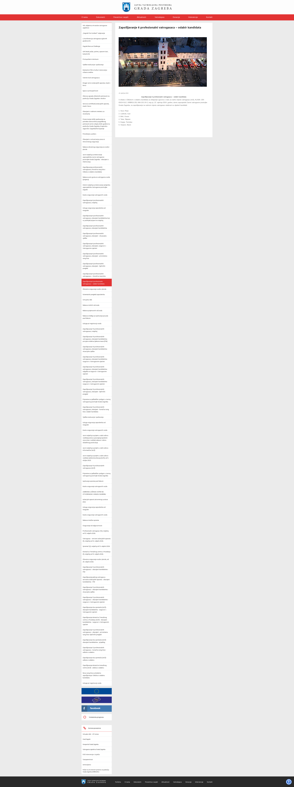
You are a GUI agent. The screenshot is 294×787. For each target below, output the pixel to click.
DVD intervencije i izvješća (91, 754)
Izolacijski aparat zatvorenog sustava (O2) (95, 500)
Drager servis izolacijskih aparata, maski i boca (96, 84)
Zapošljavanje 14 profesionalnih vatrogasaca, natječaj (93, 330)
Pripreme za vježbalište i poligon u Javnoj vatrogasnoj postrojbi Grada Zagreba (96, 400)
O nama (85, 17)
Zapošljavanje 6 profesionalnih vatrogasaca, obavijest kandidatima (95, 227)
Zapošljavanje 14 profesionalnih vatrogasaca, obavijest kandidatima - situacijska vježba (95, 349)
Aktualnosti (141, 17)
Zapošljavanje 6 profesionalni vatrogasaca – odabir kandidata (94, 282)
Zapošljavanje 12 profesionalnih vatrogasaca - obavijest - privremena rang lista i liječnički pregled (95, 632)
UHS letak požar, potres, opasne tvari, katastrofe (95, 52)
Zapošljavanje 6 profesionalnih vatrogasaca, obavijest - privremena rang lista (95, 256)
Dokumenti (100, 17)
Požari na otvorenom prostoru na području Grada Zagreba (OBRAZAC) (96, 771)
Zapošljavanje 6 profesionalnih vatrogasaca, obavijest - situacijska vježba (94, 236)
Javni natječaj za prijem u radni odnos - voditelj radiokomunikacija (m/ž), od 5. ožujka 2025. (96, 458)
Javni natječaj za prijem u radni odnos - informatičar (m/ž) (96, 449)
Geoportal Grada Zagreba (90, 744)
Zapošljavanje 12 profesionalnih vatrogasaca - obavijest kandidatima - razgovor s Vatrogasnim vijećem (95, 599)
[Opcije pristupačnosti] (289, 782)
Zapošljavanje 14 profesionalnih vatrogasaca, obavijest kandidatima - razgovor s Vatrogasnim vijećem (95, 359)
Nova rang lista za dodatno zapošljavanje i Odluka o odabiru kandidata (94, 675)
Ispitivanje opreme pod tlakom (93, 481)
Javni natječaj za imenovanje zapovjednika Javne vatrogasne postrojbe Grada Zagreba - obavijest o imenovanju (96, 158)
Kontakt (209, 17)
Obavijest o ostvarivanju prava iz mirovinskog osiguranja (94, 140)
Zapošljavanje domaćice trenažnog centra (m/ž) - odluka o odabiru (95, 666)
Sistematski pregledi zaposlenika (94, 294)
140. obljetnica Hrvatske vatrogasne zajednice (95, 26)
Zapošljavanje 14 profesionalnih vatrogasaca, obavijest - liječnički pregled (94, 391)
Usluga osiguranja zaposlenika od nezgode (94, 209)
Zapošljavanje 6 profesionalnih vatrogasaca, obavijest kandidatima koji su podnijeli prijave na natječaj (96, 218)
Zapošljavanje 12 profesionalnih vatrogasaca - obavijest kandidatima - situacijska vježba (95, 589)
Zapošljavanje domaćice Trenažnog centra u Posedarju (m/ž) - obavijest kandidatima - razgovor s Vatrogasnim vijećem (96, 621)
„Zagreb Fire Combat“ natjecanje (94, 33)
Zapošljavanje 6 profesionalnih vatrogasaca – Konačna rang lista (94, 275)
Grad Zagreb (86, 739)
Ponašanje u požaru (89, 134)
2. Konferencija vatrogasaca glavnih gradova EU (95, 39)
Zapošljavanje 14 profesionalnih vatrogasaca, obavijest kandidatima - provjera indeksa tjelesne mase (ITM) (95, 339)
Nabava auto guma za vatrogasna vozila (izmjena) (96, 178)
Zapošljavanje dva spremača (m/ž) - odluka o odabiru (95, 659)
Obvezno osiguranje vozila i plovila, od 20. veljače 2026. (96, 560)
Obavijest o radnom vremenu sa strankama (93, 112)
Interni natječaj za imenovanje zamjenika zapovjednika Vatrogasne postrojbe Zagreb (96, 187)
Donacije (176, 17)
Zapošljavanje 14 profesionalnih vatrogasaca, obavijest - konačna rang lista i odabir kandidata (96, 409)
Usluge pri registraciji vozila (92, 323)
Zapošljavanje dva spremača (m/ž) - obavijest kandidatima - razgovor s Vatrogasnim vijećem (95, 609)
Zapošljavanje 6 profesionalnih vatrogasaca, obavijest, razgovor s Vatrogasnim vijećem (94, 246)
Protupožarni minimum (90, 59)
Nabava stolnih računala (91, 305)
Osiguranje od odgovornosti (92, 525)
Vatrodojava (159, 17)
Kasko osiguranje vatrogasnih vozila (95, 195)
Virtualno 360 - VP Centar (91, 734)
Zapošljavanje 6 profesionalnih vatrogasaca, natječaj (93, 201)
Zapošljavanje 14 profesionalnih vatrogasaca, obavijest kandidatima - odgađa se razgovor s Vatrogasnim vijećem (95, 370)
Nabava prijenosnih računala (92, 310)
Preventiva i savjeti (120, 17)
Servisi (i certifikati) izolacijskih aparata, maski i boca (96, 105)
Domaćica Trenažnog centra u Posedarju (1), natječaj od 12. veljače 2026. (96, 553)
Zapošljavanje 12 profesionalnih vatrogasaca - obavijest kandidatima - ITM (95, 569)
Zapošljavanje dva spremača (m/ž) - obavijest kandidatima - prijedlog (95, 641)
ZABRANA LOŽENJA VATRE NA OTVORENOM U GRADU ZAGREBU (94, 493)
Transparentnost (88, 759)
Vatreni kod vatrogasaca (91, 78)
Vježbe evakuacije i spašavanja (93, 64)
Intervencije (193, 17)
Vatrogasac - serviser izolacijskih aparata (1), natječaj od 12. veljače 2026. (96, 539)
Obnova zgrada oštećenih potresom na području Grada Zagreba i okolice (96, 97)
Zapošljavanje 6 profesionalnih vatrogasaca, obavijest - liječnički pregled (94, 266)
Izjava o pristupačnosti (90, 91)
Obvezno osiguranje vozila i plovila (94, 289)
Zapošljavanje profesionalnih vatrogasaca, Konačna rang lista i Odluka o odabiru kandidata (94, 169)
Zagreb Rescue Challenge (91, 46)
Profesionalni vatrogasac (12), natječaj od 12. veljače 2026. (96, 532)
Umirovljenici (87, 765)
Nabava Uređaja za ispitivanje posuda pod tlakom (95, 317)
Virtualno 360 (87, 300)
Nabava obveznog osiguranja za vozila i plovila (96, 148)
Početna (118, 782)
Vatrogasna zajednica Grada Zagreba (94, 749)
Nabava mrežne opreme (91, 520)
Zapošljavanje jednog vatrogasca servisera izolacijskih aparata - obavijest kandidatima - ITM (96, 579)
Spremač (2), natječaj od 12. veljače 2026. (96, 546)
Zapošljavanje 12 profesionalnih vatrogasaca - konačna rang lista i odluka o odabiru (94, 650)
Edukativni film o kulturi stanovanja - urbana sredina (95, 71)
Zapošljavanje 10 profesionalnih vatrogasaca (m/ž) (93, 466)
